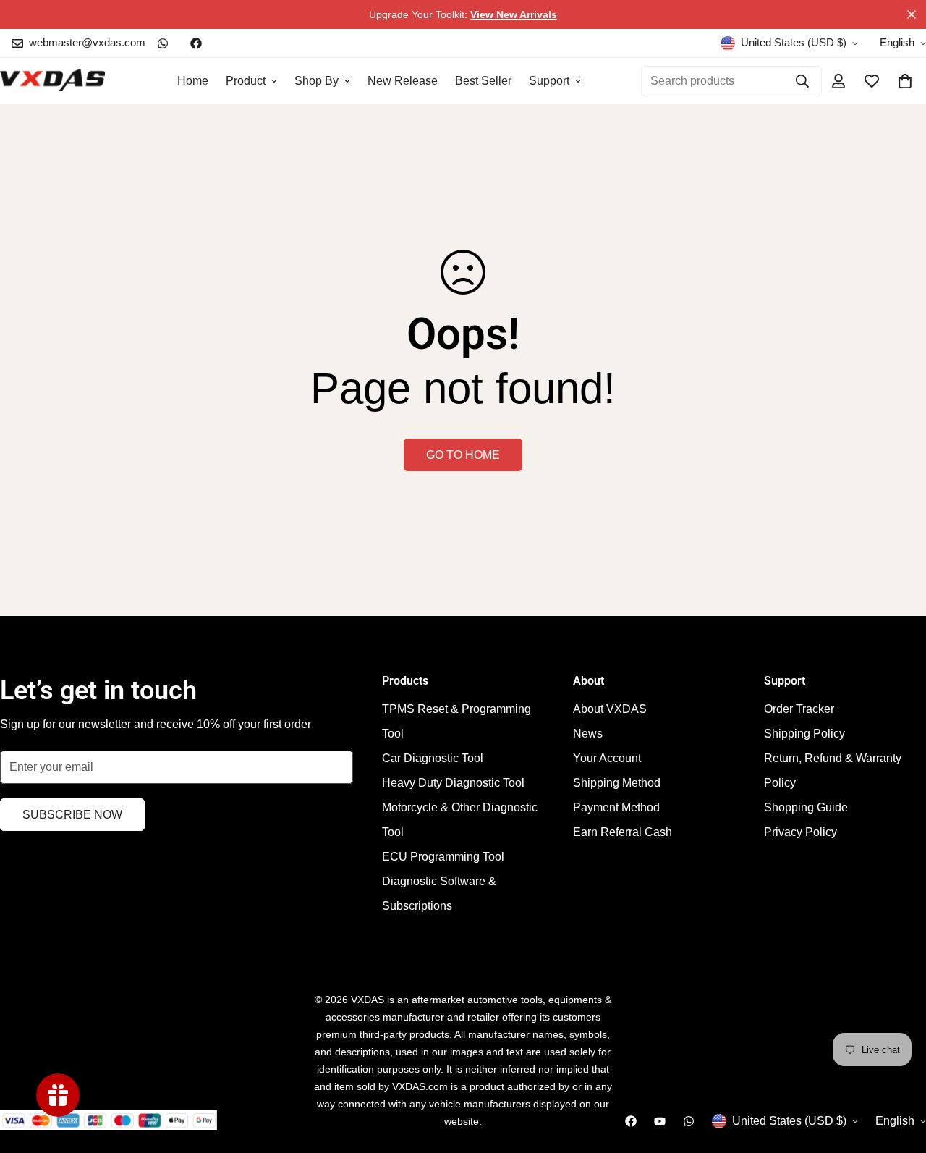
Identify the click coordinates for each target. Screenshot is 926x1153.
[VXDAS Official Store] (52, 81)
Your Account (607, 758)
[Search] (802, 81)
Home (192, 81)
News (588, 733)
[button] (905, 81)
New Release (403, 81)
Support (549, 81)
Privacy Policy (800, 832)
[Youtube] (660, 1121)
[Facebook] (196, 43)
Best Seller (483, 81)
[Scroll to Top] (897, 1074)
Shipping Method (616, 783)
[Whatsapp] (163, 43)
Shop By (316, 81)
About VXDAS (610, 709)
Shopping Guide (806, 807)
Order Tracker (799, 709)
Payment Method (616, 807)
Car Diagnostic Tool (432, 758)
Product (246, 81)
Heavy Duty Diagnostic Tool (453, 783)
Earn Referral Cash (622, 832)
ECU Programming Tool (443, 856)
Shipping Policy (804, 733)
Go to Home (463, 455)
